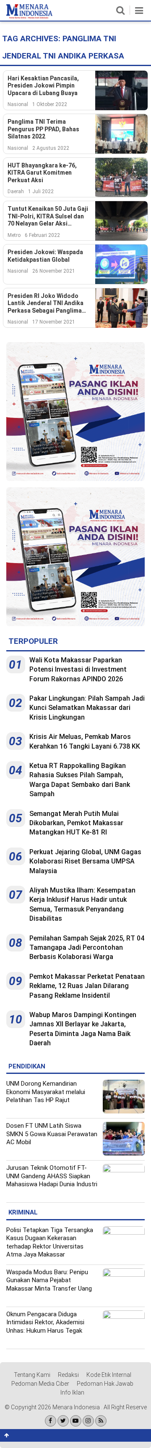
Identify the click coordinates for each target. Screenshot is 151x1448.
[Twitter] (63, 1420)
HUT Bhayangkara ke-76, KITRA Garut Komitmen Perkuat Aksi (42, 172)
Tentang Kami (32, 1374)
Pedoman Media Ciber (40, 1383)
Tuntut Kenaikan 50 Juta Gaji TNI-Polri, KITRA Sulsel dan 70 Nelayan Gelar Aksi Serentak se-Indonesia (48, 216)
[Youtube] (75, 1420)
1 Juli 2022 (41, 191)
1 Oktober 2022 (49, 104)
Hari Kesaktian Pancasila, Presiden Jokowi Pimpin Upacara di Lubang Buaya (43, 85)
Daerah (16, 191)
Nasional (18, 104)
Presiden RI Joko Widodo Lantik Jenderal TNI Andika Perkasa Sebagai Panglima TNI (45, 303)
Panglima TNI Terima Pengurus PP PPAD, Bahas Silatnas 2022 (43, 129)
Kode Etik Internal (108, 1374)
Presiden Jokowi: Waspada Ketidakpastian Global (45, 256)
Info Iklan (72, 1392)
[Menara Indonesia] (29, 16)
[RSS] (101, 1420)
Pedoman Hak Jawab (105, 1383)
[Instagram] (88, 1420)
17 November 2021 (53, 322)
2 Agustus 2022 (50, 148)
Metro (14, 235)
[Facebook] (50, 1420)
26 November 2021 (53, 271)
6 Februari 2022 (42, 235)
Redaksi (68, 1374)
